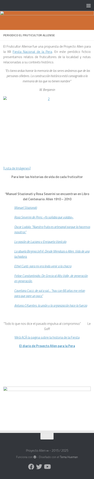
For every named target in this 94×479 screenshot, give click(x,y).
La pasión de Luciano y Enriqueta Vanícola (40, 241)
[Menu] (88, 5)
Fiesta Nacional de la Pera (32, 51)
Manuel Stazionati (25, 207)
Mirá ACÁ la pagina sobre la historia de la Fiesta (47, 337)
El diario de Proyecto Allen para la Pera (47, 345)
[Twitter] (39, 467)
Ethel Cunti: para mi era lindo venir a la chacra (42, 266)
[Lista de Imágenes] (17, 168)
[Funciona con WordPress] (34, 457)
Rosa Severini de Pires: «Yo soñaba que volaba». (43, 217)
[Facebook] (31, 467)
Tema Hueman (69, 457)
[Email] (55, 467)
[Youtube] (47, 467)
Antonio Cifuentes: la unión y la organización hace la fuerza (50, 305)
